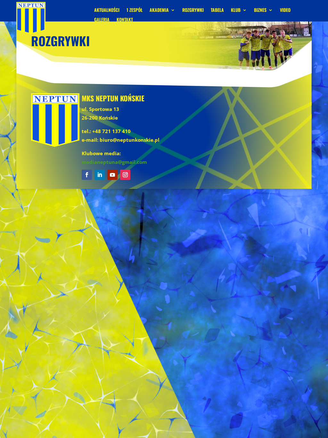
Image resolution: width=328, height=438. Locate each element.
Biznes (260, 10)
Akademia (159, 10)
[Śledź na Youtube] (112, 175)
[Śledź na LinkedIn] (99, 175)
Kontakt (125, 20)
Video (285, 10)
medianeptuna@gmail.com (114, 162)
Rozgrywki (193, 10)
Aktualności (106, 10)
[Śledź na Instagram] (125, 175)
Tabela (217, 10)
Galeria (102, 20)
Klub (236, 10)
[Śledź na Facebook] (87, 175)
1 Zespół (135, 10)
